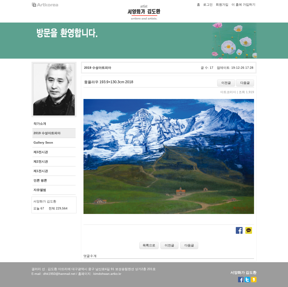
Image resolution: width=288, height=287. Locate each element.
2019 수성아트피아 (97, 67)
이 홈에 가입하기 (243, 4)
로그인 (208, 4)
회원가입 (222, 4)
